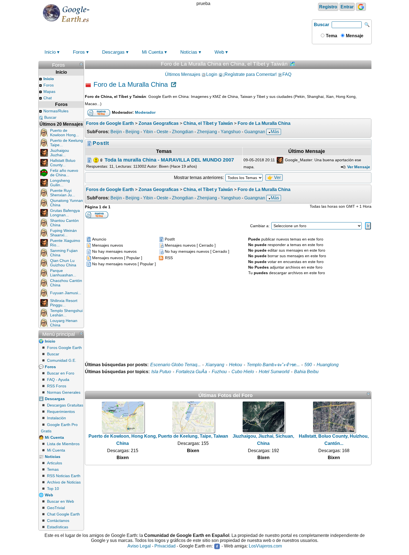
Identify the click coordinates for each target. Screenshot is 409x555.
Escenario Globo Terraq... (175, 364)
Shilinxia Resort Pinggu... (63, 302)
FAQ (286, 74)
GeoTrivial (56, 508)
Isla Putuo (161, 371)
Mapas (49, 91)
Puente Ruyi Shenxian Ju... (62, 192)
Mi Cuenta (152, 52)
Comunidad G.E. (61, 360)
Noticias (188, 52)
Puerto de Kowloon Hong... (64, 132)
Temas (53, 469)
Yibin (148, 131)
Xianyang (214, 364)
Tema (331, 35)
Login (211, 74)
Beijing (132, 131)
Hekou (235, 364)
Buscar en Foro (60, 373)
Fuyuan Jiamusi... (65, 293)
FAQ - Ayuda (58, 379)
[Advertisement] (228, 315)
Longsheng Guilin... (60, 182)
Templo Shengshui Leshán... (66, 312)
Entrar (347, 6)
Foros (79, 52)
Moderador (145, 112)
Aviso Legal (139, 546)
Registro (328, 6)
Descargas (113, 52)
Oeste (162, 131)
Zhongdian (182, 131)
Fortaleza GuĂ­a (191, 371)
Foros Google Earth (64, 347)
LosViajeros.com (265, 546)
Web (219, 52)
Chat (47, 98)
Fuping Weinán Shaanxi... (63, 232)
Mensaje (354, 35)
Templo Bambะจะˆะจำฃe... (273, 364)
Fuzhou (219, 371)
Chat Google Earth (63, 514)
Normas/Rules (55, 111)
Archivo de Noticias (64, 482)
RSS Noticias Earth (63, 476)
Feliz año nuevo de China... (64, 172)
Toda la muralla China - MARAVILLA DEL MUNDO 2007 (169, 159)
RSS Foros (56, 386)
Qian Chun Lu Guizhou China (63, 262)
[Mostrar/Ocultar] (81, 64)
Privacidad (165, 546)
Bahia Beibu (306, 371)
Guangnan (254, 131)
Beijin (116, 131)
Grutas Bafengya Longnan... (65, 212)
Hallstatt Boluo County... (62, 162)
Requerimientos (61, 411)
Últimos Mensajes (182, 74)
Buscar (321, 24)
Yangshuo (231, 131)
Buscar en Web (60, 501)
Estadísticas (57, 527)
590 (308, 364)
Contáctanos (58, 520)
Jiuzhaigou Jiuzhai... (59, 152)
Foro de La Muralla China (130, 84)
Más (275, 131)
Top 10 (53, 488)
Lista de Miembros (63, 444)
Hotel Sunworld (274, 371)
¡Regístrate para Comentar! (250, 74)
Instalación (56, 418)
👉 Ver (274, 177)
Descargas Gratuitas (65, 405)
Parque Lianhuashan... (63, 272)
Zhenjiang (207, 131)
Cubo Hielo (242, 371)
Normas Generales (63, 392)
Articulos (54, 463)
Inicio (50, 52)
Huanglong (328, 364)
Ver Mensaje (358, 167)
